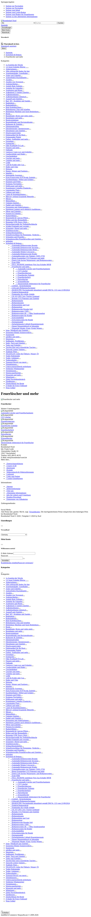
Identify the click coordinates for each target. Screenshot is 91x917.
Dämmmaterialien (12, 126)
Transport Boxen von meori (16, 362)
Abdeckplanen (11, 69)
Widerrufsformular (13, 489)
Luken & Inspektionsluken (16, 194)
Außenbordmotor (12, 95)
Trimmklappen (11, 364)
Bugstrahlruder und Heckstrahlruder (19, 122)
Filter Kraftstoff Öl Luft (14, 146)
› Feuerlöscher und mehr (19, 267)
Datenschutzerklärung (14, 464)
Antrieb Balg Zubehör (14, 86)
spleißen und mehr (12, 337)
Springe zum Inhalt (13, 10)
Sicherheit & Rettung (13, 243)
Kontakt (9, 470)
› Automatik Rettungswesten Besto (23, 250)
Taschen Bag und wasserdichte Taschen (20, 347)
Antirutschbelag (12, 84)
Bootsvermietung (12, 120)
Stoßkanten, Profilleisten (15, 341)
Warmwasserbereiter (13, 373)
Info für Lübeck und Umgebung (18, 495)
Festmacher (10, 143)
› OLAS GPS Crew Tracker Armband (24, 296)
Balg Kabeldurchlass (13, 107)
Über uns (10, 491)
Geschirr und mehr (13, 158)
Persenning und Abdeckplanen (17, 207)
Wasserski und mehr (13, 375)
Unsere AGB (11, 466)
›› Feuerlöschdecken (23, 273)
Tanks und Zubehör (13, 345)
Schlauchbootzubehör (14, 233)
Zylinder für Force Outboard (16, 386)
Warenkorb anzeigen (8, 46)
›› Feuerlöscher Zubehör (24, 275)
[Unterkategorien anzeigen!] (28, 67)
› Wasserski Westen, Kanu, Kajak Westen (26, 328)
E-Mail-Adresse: (7, 553)
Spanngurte (10, 335)
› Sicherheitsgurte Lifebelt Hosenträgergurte (27, 324)
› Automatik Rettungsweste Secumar (24, 248)
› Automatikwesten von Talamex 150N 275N (27, 256)
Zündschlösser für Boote (15, 383)
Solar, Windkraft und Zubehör (17, 330)
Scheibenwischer (12, 231)
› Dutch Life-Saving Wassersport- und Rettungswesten (31, 260)
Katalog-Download (13, 497)
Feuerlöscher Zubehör (9, 426)
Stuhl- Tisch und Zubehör (15, 343)
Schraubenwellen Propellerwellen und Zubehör (23, 239)
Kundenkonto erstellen (9, 563)
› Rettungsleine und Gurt (19, 305)
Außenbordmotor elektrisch (16, 97)
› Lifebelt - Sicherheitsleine (20, 286)
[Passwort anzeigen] (24, 558)
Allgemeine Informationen (16, 493)
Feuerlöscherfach (7, 430)
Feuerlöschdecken (7, 421)
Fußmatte (9, 150)
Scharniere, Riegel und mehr (16, 228)
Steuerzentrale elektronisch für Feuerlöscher (17, 443)
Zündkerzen (10, 381)
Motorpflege (10, 201)
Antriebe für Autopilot (14, 88)
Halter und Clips (12, 167)
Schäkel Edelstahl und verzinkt (17, 226)
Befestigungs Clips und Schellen (18, 109)
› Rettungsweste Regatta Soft (21, 309)
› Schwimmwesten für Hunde (21, 320)
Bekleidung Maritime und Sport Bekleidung (22, 112)
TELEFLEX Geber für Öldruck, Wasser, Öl (22, 354)
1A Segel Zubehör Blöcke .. (16, 67)
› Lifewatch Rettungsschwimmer (22, 288)
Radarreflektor (11, 216)
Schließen (5, 913)
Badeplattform (11, 105)
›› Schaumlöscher (22, 282)
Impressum (10, 468)
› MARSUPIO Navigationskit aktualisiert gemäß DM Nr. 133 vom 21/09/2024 (40, 290)
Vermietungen (11, 371)
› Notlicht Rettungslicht (19, 292)
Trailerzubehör (11, 360)
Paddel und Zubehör (13, 205)
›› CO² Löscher (21, 271)
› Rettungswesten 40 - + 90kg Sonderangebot (27, 313)
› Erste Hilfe (15, 262)
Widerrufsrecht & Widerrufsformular (20, 472)
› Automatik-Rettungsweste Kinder (23, 254)
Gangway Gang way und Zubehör (19, 152)
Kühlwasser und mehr (14, 186)
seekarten (9, 241)
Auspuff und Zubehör (14, 99)
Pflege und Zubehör (13, 211)
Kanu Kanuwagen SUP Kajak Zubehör (20, 177)
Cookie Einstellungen (14, 479)
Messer (8, 199)
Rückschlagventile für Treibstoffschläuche (21, 224)
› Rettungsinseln (16, 301)
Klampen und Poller (13, 182)
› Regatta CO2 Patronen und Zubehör (24, 299)
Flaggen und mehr (12, 148)
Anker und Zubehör (13, 75)
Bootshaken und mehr (14, 118)
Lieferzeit (10, 474)
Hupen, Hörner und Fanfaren (16, 171)
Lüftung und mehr (12, 192)
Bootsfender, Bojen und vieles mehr (19, 116)
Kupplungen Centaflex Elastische (18, 188)
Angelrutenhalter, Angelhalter (17, 73)
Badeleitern (10, 103)
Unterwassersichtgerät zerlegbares (18, 367)
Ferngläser (10, 141)
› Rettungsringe (16, 307)
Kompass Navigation (13, 184)
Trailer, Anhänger (12, 358)
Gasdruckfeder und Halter (15, 154)
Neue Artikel (10, 388)
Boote (8, 114)
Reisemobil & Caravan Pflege (17, 218)
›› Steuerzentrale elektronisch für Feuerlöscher (32, 284)
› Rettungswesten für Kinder (21, 316)
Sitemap (9, 487)
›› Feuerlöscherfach (23, 277)
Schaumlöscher (6, 438)
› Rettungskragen (17, 303)
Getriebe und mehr (13, 160)
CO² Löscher (6, 417)
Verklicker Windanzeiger (15, 369)
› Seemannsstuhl (16, 322)
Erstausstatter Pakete (13, 137)
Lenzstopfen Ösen (12, 190)
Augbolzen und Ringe (14, 90)
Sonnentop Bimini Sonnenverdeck (18, 333)
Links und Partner (13, 476)
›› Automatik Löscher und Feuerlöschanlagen (32, 269)
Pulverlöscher (6, 434)
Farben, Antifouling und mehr (17, 139)
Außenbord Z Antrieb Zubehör (17, 92)
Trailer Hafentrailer (13, 356)
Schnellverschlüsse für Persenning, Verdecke (22, 235)
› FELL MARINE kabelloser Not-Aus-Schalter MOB (30, 265)
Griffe (8, 163)
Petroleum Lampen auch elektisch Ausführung (23, 209)
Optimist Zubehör (12, 203)
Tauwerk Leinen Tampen (15, 350)
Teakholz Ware (11, 352)
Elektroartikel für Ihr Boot (15, 135)
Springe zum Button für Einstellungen (20, 14)
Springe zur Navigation (14, 6)
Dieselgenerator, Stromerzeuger (17, 129)
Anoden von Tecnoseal (14, 82)
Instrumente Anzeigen (14, 175)
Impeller (9, 173)
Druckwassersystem (13, 133)
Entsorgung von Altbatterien (17, 499)
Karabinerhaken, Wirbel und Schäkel (19, 180)
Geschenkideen (11, 156)
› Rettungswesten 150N (19, 311)
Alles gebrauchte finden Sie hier (18, 71)
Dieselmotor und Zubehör (15, 131)
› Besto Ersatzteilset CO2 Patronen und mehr (27, 258)
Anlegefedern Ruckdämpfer (16, 78)
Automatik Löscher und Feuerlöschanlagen (17, 413)
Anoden (9, 80)
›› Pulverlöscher (21, 279)
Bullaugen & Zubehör (14, 124)
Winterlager (10, 377)
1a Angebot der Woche (14, 65)
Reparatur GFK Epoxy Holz (16, 222)
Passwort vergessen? (25, 563)
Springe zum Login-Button (16, 12)
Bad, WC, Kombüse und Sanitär (18, 101)
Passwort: (4, 556)
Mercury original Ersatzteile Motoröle (20, 197)
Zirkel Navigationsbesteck (15, 379)
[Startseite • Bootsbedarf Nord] (8, 21)
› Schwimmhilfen (17, 318)
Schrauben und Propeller (15, 237)
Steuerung (9, 339)
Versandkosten (34, 512)
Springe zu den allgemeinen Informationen (21, 17)
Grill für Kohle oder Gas (15, 165)
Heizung (9, 169)
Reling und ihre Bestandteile (16, 220)
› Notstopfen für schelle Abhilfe (22, 294)
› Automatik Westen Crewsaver (22, 252)
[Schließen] (2, 42)
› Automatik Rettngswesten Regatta (23, 245)
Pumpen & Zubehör (13, 214)
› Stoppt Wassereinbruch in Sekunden (24, 326)
